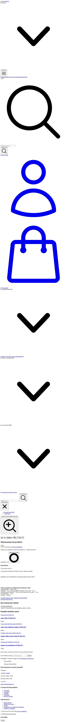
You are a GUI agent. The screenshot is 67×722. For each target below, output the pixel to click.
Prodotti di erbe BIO (7, 289)
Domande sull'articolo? (7, 599)
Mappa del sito (8, 702)
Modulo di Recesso (9, 704)
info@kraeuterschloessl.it (7, 684)
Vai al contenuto (5, 1)
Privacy (6, 705)
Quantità (3, 562)
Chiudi (2, 720)
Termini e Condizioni (9, 708)
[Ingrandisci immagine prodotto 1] (9, 525)
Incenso (11, 492)
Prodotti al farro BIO (6, 356)
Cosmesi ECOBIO (7, 425)
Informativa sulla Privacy (27, 658)
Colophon (6, 692)
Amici (15, 492)
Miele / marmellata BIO (8, 358)
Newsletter (6, 695)
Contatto (6, 693)
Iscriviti (29, 655)
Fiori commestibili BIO (18, 356)
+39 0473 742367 (5, 673)
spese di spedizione (17, 547)
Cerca (2, 78)
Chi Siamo (6, 690)
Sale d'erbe (7, 513)
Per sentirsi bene (5, 492)
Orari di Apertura (8, 696)
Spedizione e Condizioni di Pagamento (14, 707)
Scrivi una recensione (6, 606)
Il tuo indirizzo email (6, 655)
